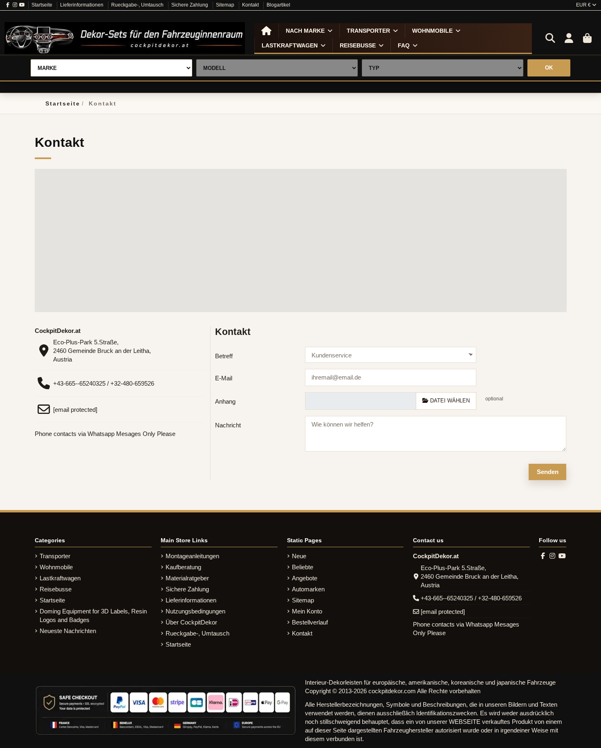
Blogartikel (278, 5)
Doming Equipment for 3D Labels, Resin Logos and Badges (93, 615)
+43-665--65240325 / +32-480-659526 (103, 383)
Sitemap (225, 5)
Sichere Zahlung (190, 5)
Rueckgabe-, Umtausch (138, 5)
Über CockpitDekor (191, 622)
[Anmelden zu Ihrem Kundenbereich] (569, 38)
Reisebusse (56, 589)
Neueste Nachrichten (68, 630)
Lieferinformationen (82, 5)
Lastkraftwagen (60, 578)
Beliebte (302, 567)
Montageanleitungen (192, 556)
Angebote (304, 578)
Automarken (308, 589)
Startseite (42, 5)
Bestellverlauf (310, 622)
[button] (308, 30)
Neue (299, 556)
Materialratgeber (187, 578)
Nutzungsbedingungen (195, 611)
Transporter (55, 556)
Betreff (224, 356)
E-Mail (223, 378)
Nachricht (228, 425)
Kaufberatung (183, 567)
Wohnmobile (56, 567)
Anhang (225, 401)
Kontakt (251, 5)
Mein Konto (307, 611)
